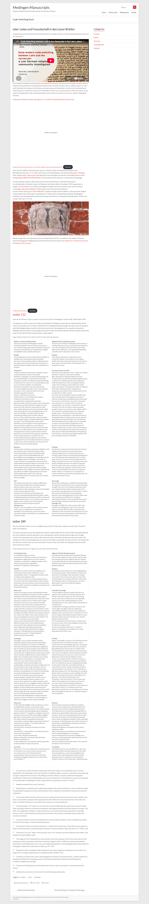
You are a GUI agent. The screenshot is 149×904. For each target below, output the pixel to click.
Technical (97, 41)
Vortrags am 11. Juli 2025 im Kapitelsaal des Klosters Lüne (54, 99)
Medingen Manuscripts (31, 7)
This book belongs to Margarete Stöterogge (70, 890)
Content (46, 883)
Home (104, 12)
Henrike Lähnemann (22, 883)
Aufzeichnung (26, 99)
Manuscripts (113, 12)
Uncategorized (99, 45)
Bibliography (124, 12)
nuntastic (37, 877)
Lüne (30, 877)
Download (68, 167)
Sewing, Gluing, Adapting (25, 890)
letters (23, 877)
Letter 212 (19, 314)
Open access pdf (32, 175)
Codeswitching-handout (20, 311)
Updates (97, 48)
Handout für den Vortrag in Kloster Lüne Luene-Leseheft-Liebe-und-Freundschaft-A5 (37, 167)
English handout (76, 83)
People (133, 12)
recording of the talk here (49, 83)
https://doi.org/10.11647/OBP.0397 (31, 191)
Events (96, 37)
